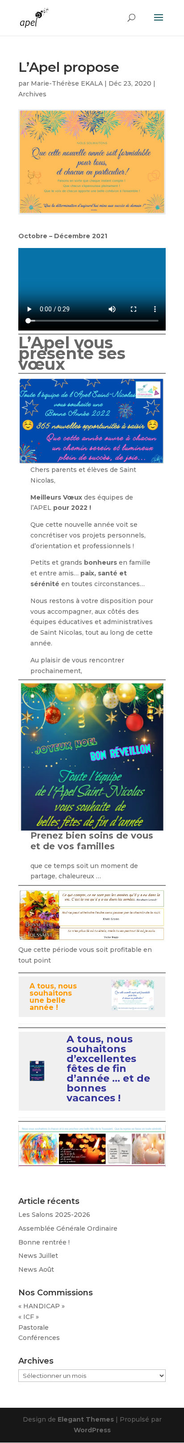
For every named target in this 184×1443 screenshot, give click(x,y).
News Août (36, 1269)
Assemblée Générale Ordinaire (67, 1228)
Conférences (39, 1338)
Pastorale (33, 1327)
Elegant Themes (86, 1419)
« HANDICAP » (41, 1306)
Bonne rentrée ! (44, 1242)
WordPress (92, 1430)
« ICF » (28, 1317)
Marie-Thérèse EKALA (67, 83)
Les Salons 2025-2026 (54, 1215)
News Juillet (38, 1256)
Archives (32, 94)
